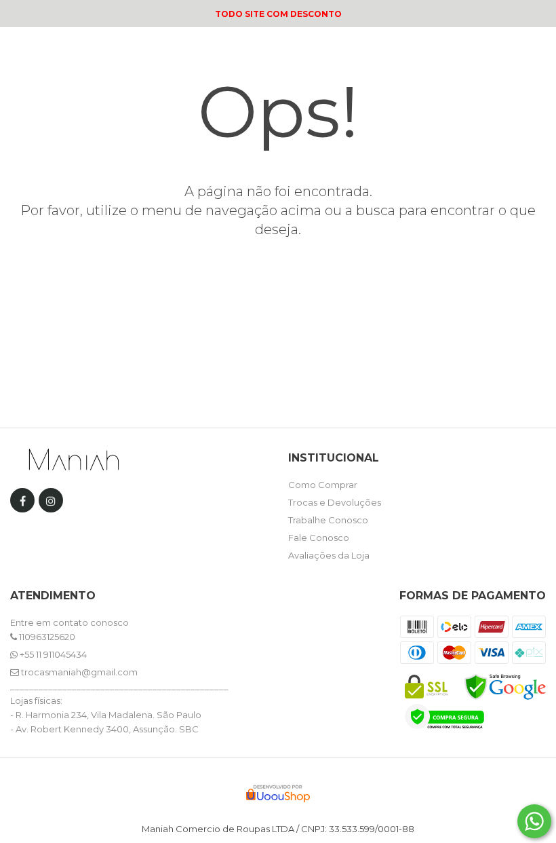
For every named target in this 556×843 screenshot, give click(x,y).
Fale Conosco (318, 537)
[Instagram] (51, 503)
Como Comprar (322, 484)
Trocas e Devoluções (334, 502)
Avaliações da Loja (329, 555)
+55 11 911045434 (52, 654)
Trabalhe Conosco (328, 519)
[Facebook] (22, 503)
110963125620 (46, 636)
